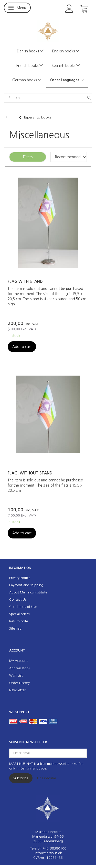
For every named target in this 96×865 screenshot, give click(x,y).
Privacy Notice (19, 578)
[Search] (89, 97)
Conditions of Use (23, 606)
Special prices (19, 614)
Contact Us (17, 599)
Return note (18, 621)
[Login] (69, 8)
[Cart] (84, 8)
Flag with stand (25, 281)
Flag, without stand (30, 473)
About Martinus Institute (28, 592)
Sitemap (15, 628)
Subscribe (20, 778)
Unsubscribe (46, 778)
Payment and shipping (26, 585)
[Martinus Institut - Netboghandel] (48, 30)
